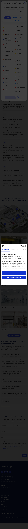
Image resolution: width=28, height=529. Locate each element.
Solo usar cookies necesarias (14, 277)
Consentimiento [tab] (5, 249)
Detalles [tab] (13, 249)
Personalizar (14, 282)
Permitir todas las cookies (14, 273)
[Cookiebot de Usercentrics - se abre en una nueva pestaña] (20, 246)
